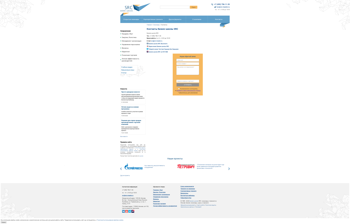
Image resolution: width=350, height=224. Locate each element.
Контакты (218, 19)
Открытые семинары (131, 19)
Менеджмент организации (131, 41)
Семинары (156, 25)
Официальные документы (188, 205)
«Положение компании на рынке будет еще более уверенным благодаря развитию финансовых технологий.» (210, 166)
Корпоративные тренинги (153, 19)
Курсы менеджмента (187, 186)
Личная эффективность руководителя (130, 60)
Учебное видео (126, 67)
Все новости (124, 136)
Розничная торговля (129, 55)
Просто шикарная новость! (130, 92)
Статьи (123, 73)
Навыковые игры (127, 70)
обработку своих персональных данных (189, 90)
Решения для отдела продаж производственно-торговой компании (131, 122)
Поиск (194, 7)
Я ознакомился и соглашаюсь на (188, 89)
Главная (149, 25)
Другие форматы (175, 19)
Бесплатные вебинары (188, 195)
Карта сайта (200, 205)
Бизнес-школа (193, 201)
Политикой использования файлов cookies (132, 149)
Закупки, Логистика (129, 37)
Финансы (125, 48)
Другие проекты (125, 175)
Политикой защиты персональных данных (132, 148)
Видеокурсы (184, 193)
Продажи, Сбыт (127, 34)
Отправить (188, 85)
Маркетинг (126, 52)
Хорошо (3, 222)
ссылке (141, 156)
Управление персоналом (131, 44)
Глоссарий (198, 207)
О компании (196, 19)
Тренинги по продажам (188, 189)
